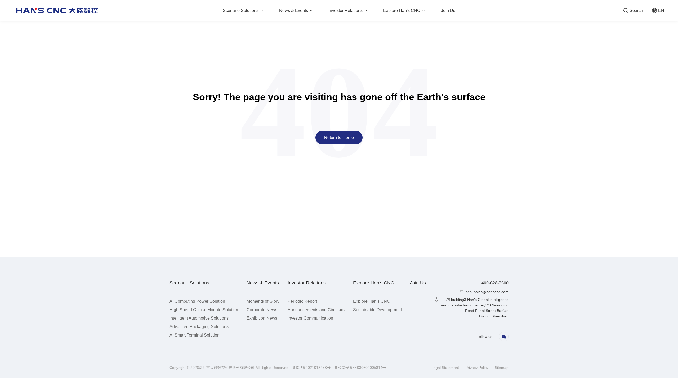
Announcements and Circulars (316, 309)
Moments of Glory (263, 301)
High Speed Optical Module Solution (204, 309)
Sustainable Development (377, 309)
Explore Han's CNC (371, 301)
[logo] (57, 10)
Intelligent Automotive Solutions (199, 318)
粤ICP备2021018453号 (312, 367)
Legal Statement (445, 367)
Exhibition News (262, 318)
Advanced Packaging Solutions (199, 326)
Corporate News (262, 309)
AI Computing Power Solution (197, 301)
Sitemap (501, 367)
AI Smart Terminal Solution (195, 335)
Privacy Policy (477, 367)
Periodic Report (302, 301)
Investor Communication (310, 318)
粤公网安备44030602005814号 (360, 367)
